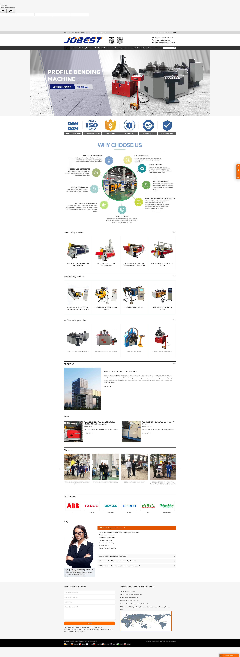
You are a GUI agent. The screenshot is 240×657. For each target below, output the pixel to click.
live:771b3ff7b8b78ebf (166, 37)
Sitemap (162, 641)
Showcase (68, 450)
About (154, 32)
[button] (114, 112)
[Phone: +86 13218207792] (238, 166)
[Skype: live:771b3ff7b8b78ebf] (238, 170)
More (174, 232)
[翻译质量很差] (10, 11)
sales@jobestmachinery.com (97, 32)
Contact (159, 32)
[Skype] (175, 33)
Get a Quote (165, 32)
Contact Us (155, 641)
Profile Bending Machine (75, 320)
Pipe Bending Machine (74, 276)
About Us (148, 641)
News (66, 416)
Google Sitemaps (171, 641)
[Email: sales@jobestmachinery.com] (238, 177)
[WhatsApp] (173, 33)
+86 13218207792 (76, 32)
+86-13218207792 (133, 600)
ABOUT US (69, 364)
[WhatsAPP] (238, 173)
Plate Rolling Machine (74, 232)
